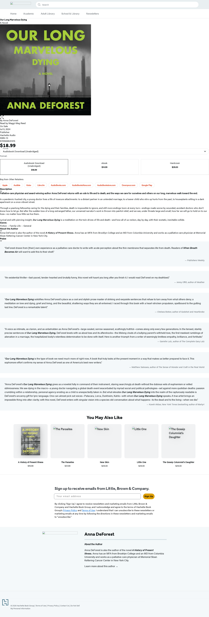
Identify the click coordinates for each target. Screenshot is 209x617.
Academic (28, 13)
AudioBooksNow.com (81, 185)
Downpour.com (128, 185)
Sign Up (148, 496)
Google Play (147, 185)
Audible (17, 185)
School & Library (70, 13)
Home (13, 13)
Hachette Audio (7, 135)
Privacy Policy (53, 605)
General (27, 225)
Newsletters (92, 13)
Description (6, 189)
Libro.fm (41, 185)
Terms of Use (41, 605)
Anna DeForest (10, 120)
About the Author (9, 228)
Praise (3, 238)
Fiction (3, 225)
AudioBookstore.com (106, 185)
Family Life (15, 225)
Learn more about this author (100, 566)
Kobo (28, 185)
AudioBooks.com (58, 185)
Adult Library (48, 13)
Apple (4, 185)
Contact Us (64, 605)
